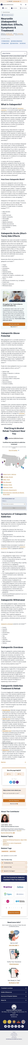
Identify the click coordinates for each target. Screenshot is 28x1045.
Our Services (22, 43)
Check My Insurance (14, 912)
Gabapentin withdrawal (7, 624)
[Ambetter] (7, 901)
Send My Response (14, 800)
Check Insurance (14, 964)
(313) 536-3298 (16, 1)
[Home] (7, 4)
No (20, 774)
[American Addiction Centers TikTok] (22, 1026)
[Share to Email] (17, 782)
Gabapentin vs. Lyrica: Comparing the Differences (12, 844)
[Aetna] (7, 887)
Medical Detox (6, 41)
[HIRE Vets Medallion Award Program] (14, 1021)
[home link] (1, 12)
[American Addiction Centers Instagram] (15, 1026)
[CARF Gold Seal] (5, 1021)
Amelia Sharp (20, 33)
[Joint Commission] (9, 1021)
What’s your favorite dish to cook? (11, 793)
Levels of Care (15, 43)
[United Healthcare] (20, 894)
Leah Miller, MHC (9, 33)
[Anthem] (20, 887)
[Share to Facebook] (14, 782)
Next (14, 508)
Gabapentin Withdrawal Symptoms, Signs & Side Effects (15, 840)
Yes (10, 774)
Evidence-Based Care (17, 41)
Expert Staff (6, 43)
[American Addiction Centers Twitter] (5, 1026)
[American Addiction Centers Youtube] (19, 1026)
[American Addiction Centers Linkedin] (12, 1026)
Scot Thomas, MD (10, 34)
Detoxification (6, 710)
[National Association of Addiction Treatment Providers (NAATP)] (23, 1021)
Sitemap (14, 1032)
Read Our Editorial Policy (7, 832)
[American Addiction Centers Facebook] (8, 1026)
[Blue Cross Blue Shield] (20, 901)
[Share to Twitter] (10, 782)
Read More (19, 830)
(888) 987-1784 (14, 1014)
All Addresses (14, 1016)
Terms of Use (14, 1036)
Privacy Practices (14, 1033)
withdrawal (21, 413)
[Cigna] (7, 894)
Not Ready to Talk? (14, 982)
